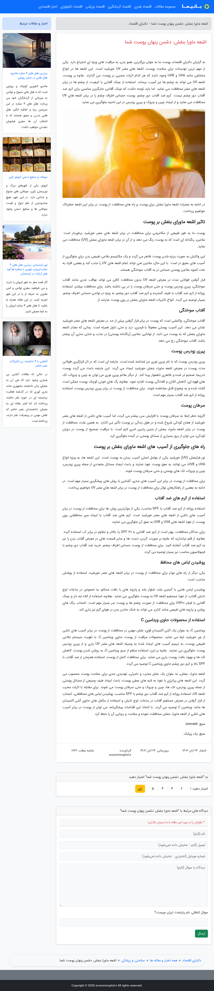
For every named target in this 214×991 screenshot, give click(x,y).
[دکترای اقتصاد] (196, 7)
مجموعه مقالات (165, 6)
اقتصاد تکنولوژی (71, 6)
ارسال (201, 933)
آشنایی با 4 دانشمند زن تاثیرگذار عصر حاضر (28, 363)
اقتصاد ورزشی (95, 6)
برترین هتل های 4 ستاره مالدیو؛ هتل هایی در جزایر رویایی (28, 75)
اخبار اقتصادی (47, 6)
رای (140, 788)
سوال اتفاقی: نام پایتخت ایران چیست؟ (181, 912)
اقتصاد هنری (143, 6)
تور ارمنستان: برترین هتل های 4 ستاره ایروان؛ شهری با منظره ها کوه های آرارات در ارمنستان (27, 269)
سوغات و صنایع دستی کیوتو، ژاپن (28, 177)
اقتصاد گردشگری (119, 6)
